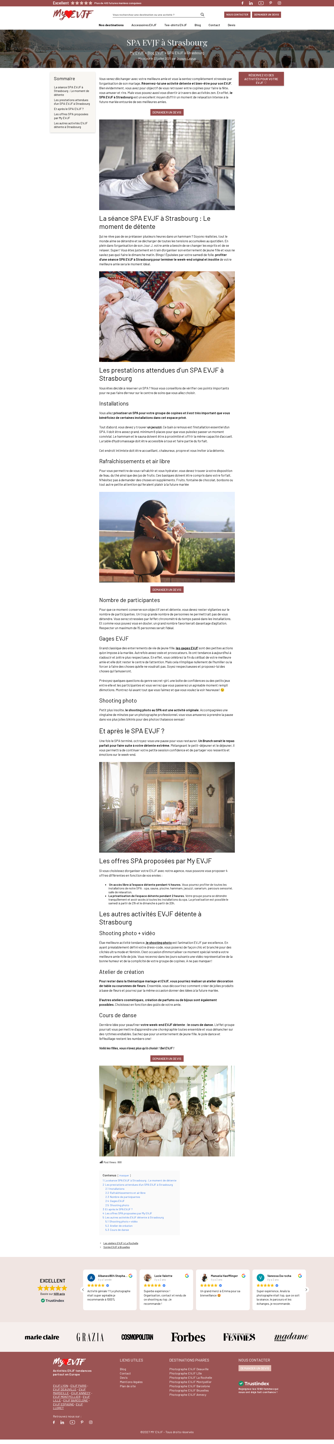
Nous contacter (237, 14)
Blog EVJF (155, 53)
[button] (306, 1290)
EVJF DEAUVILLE (64, 1389)
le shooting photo (158, 942)
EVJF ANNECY (80, 1393)
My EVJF (137, 53)
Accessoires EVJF (144, 25)
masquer (124, 1175)
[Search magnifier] (202, 14)
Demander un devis (266, 14)
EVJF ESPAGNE (63, 1404)
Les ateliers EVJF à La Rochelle (120, 1243)
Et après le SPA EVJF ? (69, 109)
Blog (198, 25)
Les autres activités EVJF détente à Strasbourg (71, 125)
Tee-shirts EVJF (175, 25)
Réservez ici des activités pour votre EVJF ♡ (261, 78)
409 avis (59, 1293)
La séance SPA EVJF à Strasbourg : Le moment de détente (71, 90)
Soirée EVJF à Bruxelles (116, 1247)
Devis (231, 25)
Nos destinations (111, 25)
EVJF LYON (60, 1385)
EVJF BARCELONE (75, 1400)
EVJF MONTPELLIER (66, 1396)
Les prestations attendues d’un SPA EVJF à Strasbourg (72, 101)
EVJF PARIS (78, 1385)
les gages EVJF (187, 648)
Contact (214, 25)
